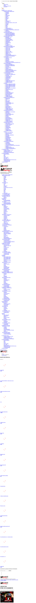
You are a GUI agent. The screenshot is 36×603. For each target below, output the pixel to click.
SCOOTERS (7, 135)
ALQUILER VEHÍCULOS (6, 195)
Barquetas (5, 273)
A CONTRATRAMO (7, 161)
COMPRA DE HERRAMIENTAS (10, 148)
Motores (5, 205)
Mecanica (5, 263)
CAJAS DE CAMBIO (9, 39)
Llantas (5, 213)
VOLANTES (7, 59)
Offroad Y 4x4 (6, 223)
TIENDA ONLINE (5, 348)
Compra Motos (6, 323)
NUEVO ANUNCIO (3, 349)
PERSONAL (4, 198)
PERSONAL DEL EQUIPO (8, 32)
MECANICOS (4, 201)
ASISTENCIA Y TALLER (6, 325)
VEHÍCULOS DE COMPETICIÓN (9, 11)
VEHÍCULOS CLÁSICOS (6, 243)
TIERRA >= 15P (8, 53)
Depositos (5, 210)
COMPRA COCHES (7, 337)
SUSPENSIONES (8, 42)
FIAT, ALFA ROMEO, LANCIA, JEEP (11, 22)
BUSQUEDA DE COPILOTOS (10, 33)
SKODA (7, 18)
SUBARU (7, 16)
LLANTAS (7, 79)
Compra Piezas (6, 324)
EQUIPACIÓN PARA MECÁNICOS (11, 70)
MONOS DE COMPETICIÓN (10, 64)
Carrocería (5, 209)
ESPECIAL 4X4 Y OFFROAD (8, 122)
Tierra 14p (5, 221)
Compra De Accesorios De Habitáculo (9, 241)
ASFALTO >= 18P (8, 51)
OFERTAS (7, 30)
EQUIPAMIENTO (8, 137)
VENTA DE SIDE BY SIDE (10, 123)
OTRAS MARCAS (8, 28)
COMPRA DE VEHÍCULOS (10, 147)
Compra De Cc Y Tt (6, 299)
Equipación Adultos (6, 267)
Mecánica (5, 278)
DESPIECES (7, 136)
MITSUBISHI (8, 15)
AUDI (6, 27)
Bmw (4, 178)
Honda (5, 189)
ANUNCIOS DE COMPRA (6, 193)
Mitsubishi (5, 179)
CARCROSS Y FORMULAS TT (7, 287)
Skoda (5, 181)
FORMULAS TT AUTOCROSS (10, 111)
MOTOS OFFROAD (9, 133)
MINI (6, 25)
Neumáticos (5, 251)
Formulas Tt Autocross (7, 289)
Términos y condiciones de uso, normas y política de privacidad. (9, 579)
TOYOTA (7, 23)
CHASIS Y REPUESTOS (9, 89)
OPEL (6, 20)
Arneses (5, 227)
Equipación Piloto (6, 298)
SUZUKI (7, 24)
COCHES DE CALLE (5, 149)
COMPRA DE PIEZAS (9, 45)
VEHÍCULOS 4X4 (5, 302)
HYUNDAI (7, 21)
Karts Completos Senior (7, 259)
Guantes (5, 234)
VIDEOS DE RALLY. (7, 160)
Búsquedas (5, 197)
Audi (4, 192)
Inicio (3, 353)
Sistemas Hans (6, 236)
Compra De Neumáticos (7, 240)
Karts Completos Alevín (7, 256)
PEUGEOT (7, 12)
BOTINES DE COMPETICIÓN (10, 65)
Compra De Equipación (7, 242)
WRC (4, 154)
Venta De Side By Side (7, 303)
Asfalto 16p (5, 217)
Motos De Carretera (6, 317)
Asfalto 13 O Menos (7, 215)
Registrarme (5, 6)
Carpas (5, 330)
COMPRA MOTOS (8, 139)
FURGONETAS (8, 143)
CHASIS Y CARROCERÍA (10, 114)
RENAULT (7, 13)
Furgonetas (5, 328)
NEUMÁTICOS (8, 106)
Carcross (5, 288)
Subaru (5, 183)
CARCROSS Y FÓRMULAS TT (8, 110)
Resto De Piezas (6, 268)
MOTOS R (7, 134)
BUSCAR (10, 172)
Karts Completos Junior (7, 258)
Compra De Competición (7, 252)
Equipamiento (6, 321)
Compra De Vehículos (7, 333)
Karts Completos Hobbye (7, 260)
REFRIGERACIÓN (8, 37)
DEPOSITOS (7, 41)
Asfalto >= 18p (6, 219)
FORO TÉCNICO (6, 158)
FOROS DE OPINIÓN (5, 153)
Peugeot (5, 176)
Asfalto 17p (5, 218)
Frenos (5, 212)
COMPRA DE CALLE (9, 81)
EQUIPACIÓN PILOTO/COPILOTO (7, 231)
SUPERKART (8, 87)
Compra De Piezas (6, 254)
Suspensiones (6, 211)
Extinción (5, 229)
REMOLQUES (8, 107)
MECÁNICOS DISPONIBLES (10, 34)
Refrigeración (6, 206)
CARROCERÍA (8, 76)
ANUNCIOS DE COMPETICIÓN (7, 10)
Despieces (5, 320)
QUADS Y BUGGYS (9, 124)
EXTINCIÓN (8, 60)
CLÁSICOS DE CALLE (9, 73)
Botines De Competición (7, 233)
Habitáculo (5, 249)
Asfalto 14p (5, 216)
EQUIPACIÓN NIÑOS (9, 93)
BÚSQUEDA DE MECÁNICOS (10, 35)
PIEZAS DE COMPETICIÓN (8, 36)
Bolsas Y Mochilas (6, 237)
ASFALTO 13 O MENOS (9, 47)
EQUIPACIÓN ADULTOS (9, 92)
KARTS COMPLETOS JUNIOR (10, 85)
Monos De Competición (7, 232)
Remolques (5, 261)
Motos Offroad (6, 315)
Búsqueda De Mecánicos (7, 203)
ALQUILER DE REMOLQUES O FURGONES (13, 145)
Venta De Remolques (7, 329)
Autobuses (5, 327)
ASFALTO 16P (8, 49)
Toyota (5, 188)
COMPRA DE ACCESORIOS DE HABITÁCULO (13, 62)
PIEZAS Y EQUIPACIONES (6, 262)
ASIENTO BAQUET (9, 57)
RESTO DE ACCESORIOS (10, 61)
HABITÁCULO (6, 56)
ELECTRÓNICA (8, 38)
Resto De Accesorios (7, 230)
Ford (4, 180)
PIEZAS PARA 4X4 (5, 306)
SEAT (6, 19)
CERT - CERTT (6, 157)
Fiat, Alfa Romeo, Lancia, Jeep (8, 187)
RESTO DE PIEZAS (9, 94)
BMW (6, 14)
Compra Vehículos (6, 285)
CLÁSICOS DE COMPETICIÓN (10, 74)
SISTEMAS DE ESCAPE (9, 40)
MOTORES (7, 75)
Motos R (5, 316)
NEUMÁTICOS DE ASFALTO (6, 214)
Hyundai (5, 186)
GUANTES (7, 66)
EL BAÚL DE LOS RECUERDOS (9, 152)
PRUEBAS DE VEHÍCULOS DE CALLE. (10, 159)
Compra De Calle (6, 253)
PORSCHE (7, 17)
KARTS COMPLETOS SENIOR (10, 86)
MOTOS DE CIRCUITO (9, 132)
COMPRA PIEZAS (8, 140)
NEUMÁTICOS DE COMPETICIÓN (9, 46)
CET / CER (5, 344)
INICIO (3, 9)
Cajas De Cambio (6, 208)
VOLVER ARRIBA (3, 580)
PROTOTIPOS (8, 100)
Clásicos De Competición (7, 245)
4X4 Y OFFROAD (5, 301)
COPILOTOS (4, 199)
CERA (5, 156)
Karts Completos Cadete (7, 257)
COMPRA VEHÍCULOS (9, 108)
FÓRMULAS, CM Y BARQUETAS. (9, 97)
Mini (4, 190)
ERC (4, 155)
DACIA (7, 26)
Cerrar (3, 3)
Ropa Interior (6, 235)
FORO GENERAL (6, 340)
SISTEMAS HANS (8, 68)
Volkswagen (5, 185)
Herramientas (6, 331)
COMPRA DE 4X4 (8, 130)
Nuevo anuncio (6, 4)
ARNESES (7, 58)
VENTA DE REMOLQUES (10, 144)
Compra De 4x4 (6, 311)
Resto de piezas (4, 355)
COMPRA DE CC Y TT (9, 120)
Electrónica (5, 207)
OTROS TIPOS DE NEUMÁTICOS (11, 55)
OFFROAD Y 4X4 (8, 54)
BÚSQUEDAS (8, 31)
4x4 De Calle (6, 305)
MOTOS (5, 131)
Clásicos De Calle (6, 244)
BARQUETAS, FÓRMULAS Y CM (7, 272)
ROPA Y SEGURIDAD (7, 63)
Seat (4, 184)
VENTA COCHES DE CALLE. (8, 336)
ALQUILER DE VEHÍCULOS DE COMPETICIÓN (11, 29)
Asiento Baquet (6, 226)
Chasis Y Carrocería (6, 279)
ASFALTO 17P (8, 50)
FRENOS (7, 43)
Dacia (4, 191)
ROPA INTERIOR (8, 67)
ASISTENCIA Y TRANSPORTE (8, 141)
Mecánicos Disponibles (7, 202)
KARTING (5, 83)
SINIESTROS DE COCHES (8, 151)
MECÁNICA (7, 101)
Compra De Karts (6, 270)
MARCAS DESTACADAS (6, 175)
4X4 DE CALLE (8, 125)
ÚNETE (10, 570)
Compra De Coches (6, 194)
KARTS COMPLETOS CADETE (10, 84)
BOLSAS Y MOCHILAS (9, 69)
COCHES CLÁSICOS (7, 72)
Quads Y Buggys (6, 304)
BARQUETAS (8, 98)
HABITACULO (4, 225)
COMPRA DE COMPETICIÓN (10, 80)
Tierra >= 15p (6, 222)
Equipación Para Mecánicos (8, 238)
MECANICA (7, 88)
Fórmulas (5, 274)
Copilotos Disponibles (7, 200)
